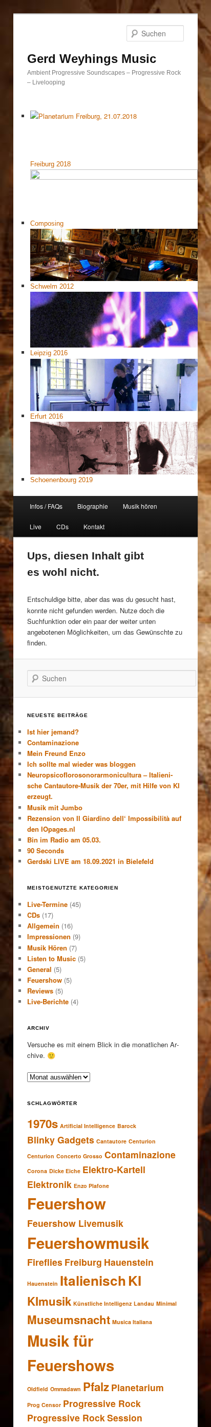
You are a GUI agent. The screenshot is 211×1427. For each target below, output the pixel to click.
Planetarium (137, 1387)
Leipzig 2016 (49, 353)
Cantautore (111, 1141)
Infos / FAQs (46, 506)
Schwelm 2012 (52, 286)
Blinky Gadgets (60, 1139)
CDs (62, 526)
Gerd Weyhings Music (91, 59)
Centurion (142, 1141)
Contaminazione (53, 742)
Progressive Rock (102, 1403)
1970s (42, 1123)
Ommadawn (65, 1389)
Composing (47, 223)
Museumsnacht (68, 1319)
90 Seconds (45, 850)
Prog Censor (44, 1405)
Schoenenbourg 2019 (61, 480)
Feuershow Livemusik (75, 1223)
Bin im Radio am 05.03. (64, 840)
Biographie (92, 506)
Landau (144, 1303)
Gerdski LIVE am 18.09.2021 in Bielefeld (90, 861)
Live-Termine (47, 904)
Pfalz (96, 1386)
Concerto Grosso (79, 1156)
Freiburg (83, 1262)
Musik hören (140, 506)
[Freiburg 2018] (114, 135)
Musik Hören (47, 948)
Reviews (40, 991)
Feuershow (44, 980)
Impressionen (49, 936)
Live (35, 526)
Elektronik (49, 1184)
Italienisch (93, 1280)
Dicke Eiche (64, 1171)
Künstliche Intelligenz (102, 1303)
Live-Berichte (48, 1001)
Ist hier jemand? (53, 732)
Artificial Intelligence (87, 1126)
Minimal (166, 1303)
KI (134, 1280)
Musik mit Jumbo (54, 807)
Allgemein (43, 926)
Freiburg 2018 (50, 164)
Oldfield (37, 1389)
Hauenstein (129, 1262)
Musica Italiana (132, 1322)
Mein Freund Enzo (56, 753)
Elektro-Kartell (113, 1169)
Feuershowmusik (88, 1242)
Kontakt (93, 526)
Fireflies (44, 1262)
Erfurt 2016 (46, 416)
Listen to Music (51, 958)
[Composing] (114, 193)
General (39, 969)
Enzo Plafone (91, 1186)
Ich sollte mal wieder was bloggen (81, 764)
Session (124, 1417)
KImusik (49, 1301)
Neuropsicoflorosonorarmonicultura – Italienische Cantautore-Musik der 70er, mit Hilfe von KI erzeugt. (103, 785)
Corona (37, 1171)
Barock (126, 1126)
